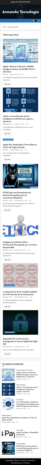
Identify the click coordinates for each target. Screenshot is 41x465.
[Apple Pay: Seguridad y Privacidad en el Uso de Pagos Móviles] (20, 139)
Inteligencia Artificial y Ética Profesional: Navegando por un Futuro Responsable (20, 245)
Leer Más (7, 84)
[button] (39, 20)
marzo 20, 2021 (20, 347)
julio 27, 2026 (16, 74)
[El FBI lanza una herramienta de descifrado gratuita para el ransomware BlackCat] (20, 176)
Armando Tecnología (20, 12)
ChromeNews (15, 463)
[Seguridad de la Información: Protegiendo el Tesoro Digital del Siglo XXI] (20, 322)
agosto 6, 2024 (22, 437)
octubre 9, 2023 (21, 250)
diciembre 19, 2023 (21, 200)
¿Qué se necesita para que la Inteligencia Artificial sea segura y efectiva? (18, 119)
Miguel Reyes (8, 124)
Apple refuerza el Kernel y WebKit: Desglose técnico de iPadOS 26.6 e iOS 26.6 (19, 69)
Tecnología (19, 60)
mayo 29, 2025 (22, 408)
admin (6, 74)
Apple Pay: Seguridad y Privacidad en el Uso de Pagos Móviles (20, 146)
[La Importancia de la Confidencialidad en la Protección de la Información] (20, 275)
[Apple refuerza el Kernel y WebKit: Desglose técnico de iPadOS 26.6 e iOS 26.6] (20, 50)
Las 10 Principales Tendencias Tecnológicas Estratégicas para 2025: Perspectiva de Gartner (27, 404)
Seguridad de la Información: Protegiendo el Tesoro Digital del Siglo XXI (20, 341)
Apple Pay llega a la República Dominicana (27, 433)
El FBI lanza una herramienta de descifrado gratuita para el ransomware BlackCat (17, 195)
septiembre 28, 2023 (22, 297)
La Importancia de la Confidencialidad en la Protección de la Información (20, 293)
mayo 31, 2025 (20, 124)
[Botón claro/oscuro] (35, 21)
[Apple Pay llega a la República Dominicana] (8, 433)
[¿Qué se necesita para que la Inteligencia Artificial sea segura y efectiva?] (20, 100)
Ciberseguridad (9, 60)
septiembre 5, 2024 (17, 150)
